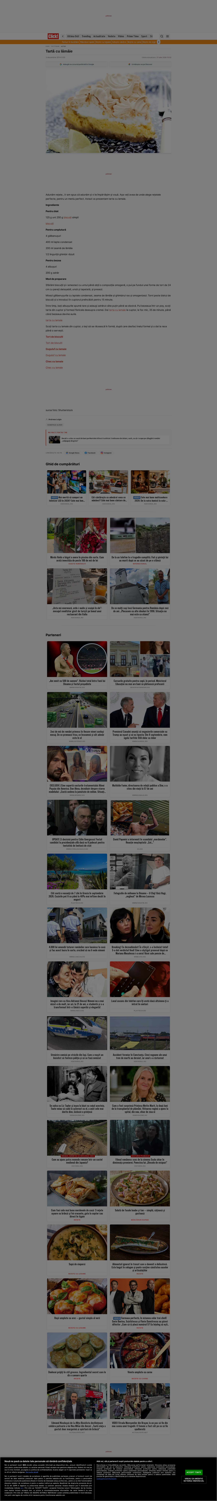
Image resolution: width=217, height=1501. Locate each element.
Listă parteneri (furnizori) (106, 1479)
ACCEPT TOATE (194, 1472)
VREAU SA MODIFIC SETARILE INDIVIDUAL (194, 1480)
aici (22, 1488)
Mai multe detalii (32, 1472)
